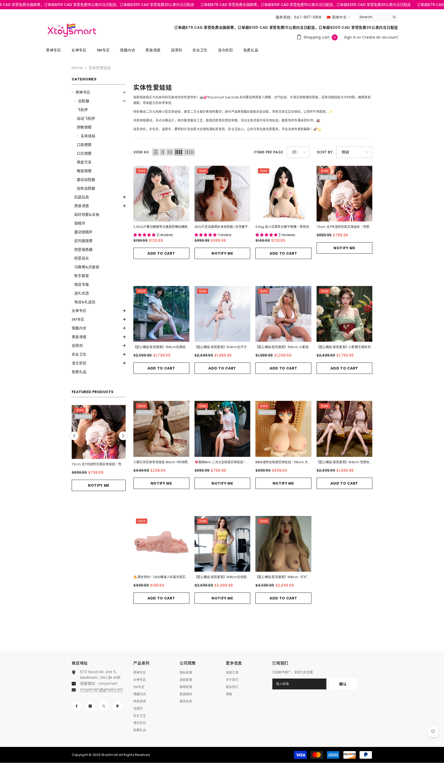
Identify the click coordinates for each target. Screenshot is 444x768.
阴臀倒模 (84, 127)
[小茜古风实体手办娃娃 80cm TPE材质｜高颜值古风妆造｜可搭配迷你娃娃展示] (161, 429)
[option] (99, 454)
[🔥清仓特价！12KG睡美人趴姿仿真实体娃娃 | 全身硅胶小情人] (161, 544)
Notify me (98, 485)
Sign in (350, 37)
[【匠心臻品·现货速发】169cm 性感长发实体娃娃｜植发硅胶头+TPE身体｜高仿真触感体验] (345, 429)
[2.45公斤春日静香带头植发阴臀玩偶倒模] (161, 194)
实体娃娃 (88, 135)
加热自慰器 (86, 188)
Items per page (268, 152)
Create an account (380, 37)
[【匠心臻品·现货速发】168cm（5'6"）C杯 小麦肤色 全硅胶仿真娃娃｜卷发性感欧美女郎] (283, 544)
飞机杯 (82, 109)
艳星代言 (84, 162)
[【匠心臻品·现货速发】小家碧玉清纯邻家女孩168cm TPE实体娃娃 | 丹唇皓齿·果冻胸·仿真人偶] (345, 314)
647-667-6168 (307, 17)
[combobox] (373, 17)
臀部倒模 (84, 170)
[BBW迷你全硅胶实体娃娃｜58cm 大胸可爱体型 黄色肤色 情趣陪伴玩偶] (283, 429)
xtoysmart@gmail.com (101, 689)
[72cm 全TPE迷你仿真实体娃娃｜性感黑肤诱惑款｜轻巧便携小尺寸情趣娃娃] (99, 432)
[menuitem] (99, 197)
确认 (343, 684)
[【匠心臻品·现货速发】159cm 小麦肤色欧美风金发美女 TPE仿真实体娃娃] (283, 314)
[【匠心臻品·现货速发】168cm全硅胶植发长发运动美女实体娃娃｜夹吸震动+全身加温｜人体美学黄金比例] (223, 544)
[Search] (377, 17)
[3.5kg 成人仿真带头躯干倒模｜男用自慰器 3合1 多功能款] (283, 194)
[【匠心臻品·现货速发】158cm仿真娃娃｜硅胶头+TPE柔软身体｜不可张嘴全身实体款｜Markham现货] (161, 314)
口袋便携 (84, 144)
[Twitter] (104, 706)
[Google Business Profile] (117, 706)
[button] (99, 92)
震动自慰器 (86, 179)
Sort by (324, 152)
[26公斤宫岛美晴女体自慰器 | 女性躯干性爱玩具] (223, 194)
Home (77, 67)
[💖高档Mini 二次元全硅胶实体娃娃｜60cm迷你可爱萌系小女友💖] (223, 429)
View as (141, 152)
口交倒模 (84, 153)
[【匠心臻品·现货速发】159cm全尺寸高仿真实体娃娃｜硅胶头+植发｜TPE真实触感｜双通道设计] (223, 314)
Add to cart (161, 253)
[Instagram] (90, 706)
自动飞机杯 (86, 118)
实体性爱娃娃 (100, 67)
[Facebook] (76, 706)
